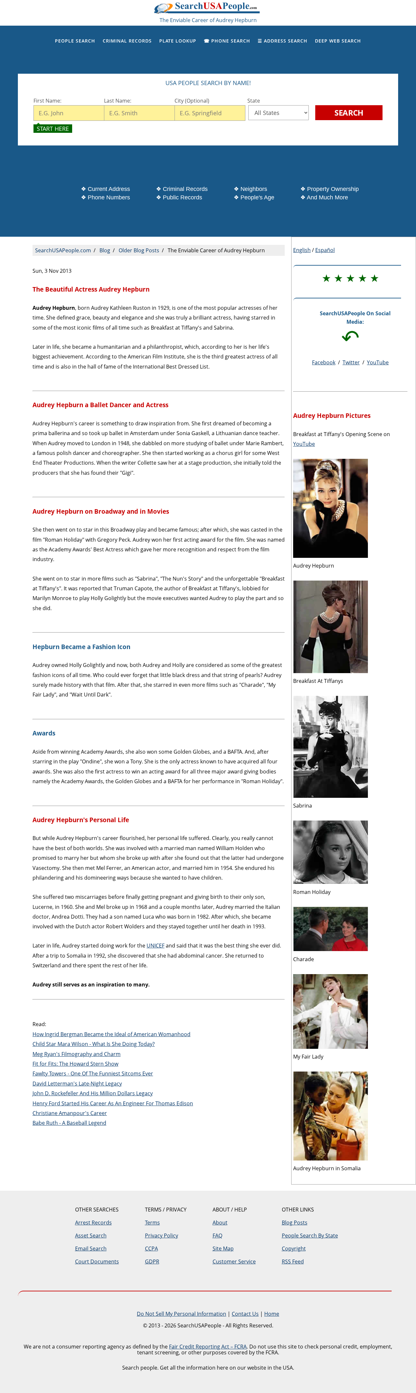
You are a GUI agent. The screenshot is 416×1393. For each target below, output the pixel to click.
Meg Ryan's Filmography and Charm (76, 1054)
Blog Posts (294, 1222)
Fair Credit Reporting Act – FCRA (208, 1346)
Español (325, 250)
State (252, 101)
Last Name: (118, 101)
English (302, 250)
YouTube (378, 362)
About (220, 1222)
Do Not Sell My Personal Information (181, 1313)
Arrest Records (93, 1222)
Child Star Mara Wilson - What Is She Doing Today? (93, 1044)
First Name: (47, 101)
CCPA (151, 1248)
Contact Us (245, 1313)
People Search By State (310, 1235)
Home (271, 1313)
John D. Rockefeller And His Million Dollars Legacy (92, 1093)
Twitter (351, 362)
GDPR (152, 1261)
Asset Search (91, 1235)
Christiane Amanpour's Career (69, 1113)
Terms (152, 1222)
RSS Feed (293, 1261)
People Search (75, 41)
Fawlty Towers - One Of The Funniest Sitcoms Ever (92, 1073)
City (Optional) (192, 101)
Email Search (91, 1248)
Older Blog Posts (139, 250)
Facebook (323, 362)
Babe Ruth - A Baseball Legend (69, 1122)
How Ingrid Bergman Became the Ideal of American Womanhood (111, 1034)
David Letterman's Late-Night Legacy (77, 1083)
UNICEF (155, 945)
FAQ (217, 1235)
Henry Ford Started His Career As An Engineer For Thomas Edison (112, 1103)
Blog (104, 250)
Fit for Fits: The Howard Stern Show (75, 1063)
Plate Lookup (177, 41)
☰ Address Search (282, 41)
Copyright (294, 1248)
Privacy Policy (161, 1235)
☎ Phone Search (227, 41)
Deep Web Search (338, 41)
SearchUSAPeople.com (208, 10)
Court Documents (97, 1261)
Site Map (223, 1248)
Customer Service (234, 1261)
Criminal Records (127, 41)
